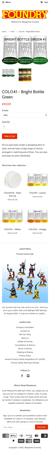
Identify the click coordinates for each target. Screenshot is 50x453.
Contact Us (25, 331)
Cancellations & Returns (25, 345)
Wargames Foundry (33, 447)
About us (25, 338)
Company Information (25, 327)
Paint (12, 31)
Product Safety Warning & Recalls (25, 362)
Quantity (6, 121)
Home (4, 31)
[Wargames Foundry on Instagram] (28, 376)
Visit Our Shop (25, 334)
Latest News (25, 249)
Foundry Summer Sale (25, 254)
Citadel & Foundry (25, 341)
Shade (5, 110)
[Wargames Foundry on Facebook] (22, 376)
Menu (8, 2)
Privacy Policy (25, 355)
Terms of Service (25, 348)
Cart (46, 2)
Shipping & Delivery (25, 352)
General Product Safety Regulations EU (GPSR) (25, 359)
